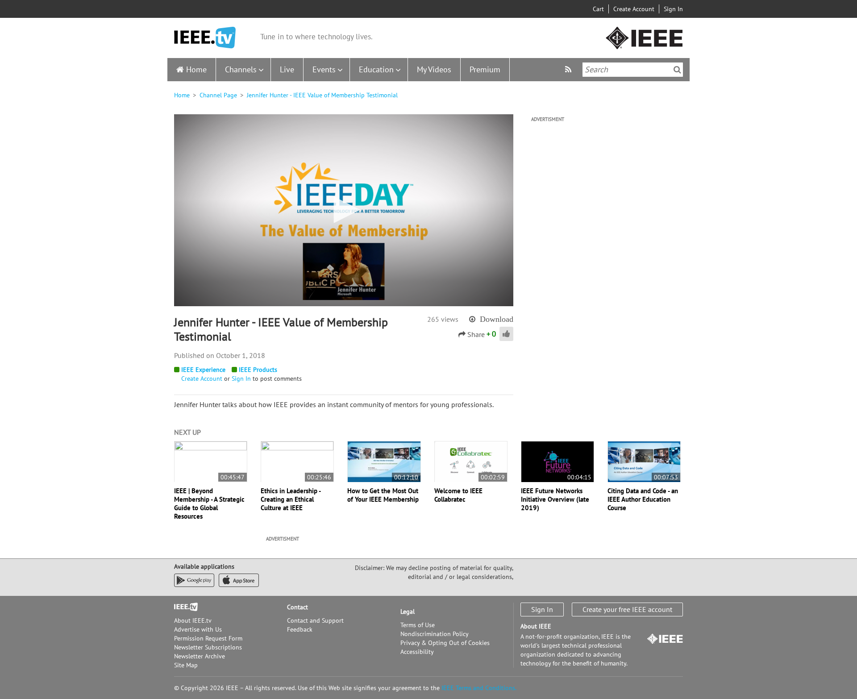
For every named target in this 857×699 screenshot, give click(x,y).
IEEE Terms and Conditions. (478, 688)
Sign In (673, 9)
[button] (343, 209)
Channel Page (218, 95)
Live (287, 69)
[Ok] (677, 69)
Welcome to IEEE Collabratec (458, 495)
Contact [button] (297, 607)
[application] (343, 210)
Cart (598, 9)
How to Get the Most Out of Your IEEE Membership (383, 495)
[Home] (205, 38)
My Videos (434, 69)
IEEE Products (258, 370)
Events (324, 69)
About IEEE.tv (193, 620)
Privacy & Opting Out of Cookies (445, 643)
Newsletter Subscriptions (208, 647)
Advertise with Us (198, 629)
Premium (485, 69)
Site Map (186, 665)
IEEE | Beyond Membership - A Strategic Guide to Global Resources (209, 503)
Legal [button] (407, 611)
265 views (442, 319)
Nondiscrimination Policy (434, 634)
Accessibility (417, 652)
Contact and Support (315, 620)
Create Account (633, 9)
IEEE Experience (203, 370)
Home (196, 69)
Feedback (299, 629)
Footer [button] (183, 607)
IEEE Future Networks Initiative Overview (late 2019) (555, 499)
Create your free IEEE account (627, 609)
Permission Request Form (208, 638)
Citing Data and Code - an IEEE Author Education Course (642, 499)
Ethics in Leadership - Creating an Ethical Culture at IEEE (290, 499)
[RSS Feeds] (569, 69)
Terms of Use (417, 625)
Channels (241, 69)
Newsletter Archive (199, 656)
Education (376, 69)
